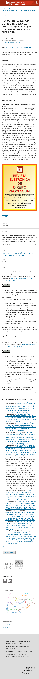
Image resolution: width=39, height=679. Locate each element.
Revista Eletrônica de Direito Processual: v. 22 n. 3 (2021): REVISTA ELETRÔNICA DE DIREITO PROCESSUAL (20, 498)
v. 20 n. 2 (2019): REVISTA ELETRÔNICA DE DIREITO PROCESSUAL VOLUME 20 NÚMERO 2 (19, 11)
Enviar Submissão (9, 552)
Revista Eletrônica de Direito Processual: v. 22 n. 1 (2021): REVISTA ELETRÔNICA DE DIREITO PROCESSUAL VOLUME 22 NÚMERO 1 (20, 410)
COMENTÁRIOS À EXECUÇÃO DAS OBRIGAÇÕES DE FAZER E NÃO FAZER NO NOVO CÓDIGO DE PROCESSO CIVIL (21, 503)
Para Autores (6, 627)
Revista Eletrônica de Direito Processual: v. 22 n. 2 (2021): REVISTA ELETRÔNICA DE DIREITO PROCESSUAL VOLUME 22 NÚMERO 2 (20, 452)
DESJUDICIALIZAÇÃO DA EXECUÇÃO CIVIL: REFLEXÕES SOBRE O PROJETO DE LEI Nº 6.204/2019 (20, 416)
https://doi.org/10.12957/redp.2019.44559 (18, 47)
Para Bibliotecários (8, 630)
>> (6, 547)
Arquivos (9, 8)
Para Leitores (6, 624)
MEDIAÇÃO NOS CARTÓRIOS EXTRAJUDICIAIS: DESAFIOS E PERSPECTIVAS (19, 424)
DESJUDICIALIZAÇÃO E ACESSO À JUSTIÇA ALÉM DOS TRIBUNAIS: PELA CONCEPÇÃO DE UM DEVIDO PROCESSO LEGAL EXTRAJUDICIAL (20, 405)
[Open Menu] (3, 3)
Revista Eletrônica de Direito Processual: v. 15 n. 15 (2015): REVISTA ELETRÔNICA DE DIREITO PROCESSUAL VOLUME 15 (21, 507)
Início (3, 8)
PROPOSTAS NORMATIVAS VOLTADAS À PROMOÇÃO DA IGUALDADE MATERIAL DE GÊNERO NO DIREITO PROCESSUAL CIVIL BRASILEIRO (19, 493)
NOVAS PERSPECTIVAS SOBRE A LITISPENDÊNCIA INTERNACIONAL (20, 522)
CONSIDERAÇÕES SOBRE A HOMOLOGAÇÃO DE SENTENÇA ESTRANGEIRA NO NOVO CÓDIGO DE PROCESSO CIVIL (20, 514)
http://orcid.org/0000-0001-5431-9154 (11, 42)
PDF (5, 217)
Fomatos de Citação (8, 244)
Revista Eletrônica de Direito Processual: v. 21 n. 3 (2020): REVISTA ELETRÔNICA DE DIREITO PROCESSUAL (20, 419)
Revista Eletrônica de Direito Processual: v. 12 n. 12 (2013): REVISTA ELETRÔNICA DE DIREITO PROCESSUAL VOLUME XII (20, 526)
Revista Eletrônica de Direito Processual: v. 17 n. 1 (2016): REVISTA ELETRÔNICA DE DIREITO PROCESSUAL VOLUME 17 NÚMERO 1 (20, 518)
